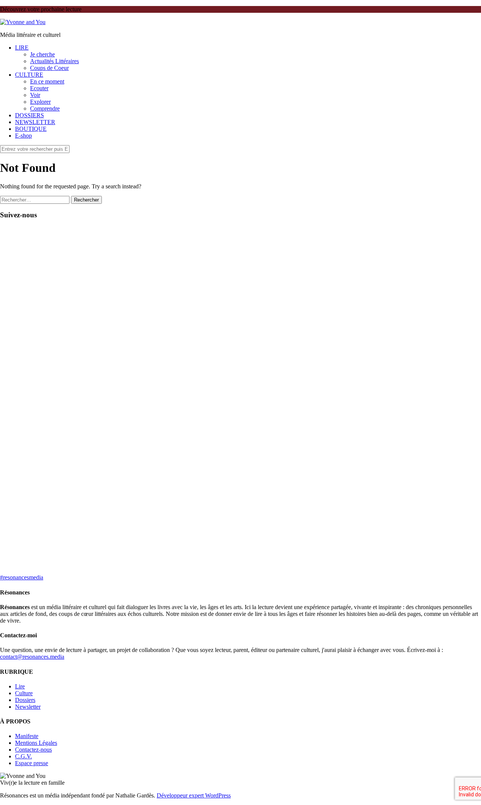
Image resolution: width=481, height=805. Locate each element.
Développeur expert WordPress (194, 795)
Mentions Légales (36, 743)
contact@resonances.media (32, 656)
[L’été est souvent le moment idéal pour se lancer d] (200, 298)
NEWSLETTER (35, 122)
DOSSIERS (29, 115)
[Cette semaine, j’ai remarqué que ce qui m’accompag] (119, 318)
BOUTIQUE (31, 129)
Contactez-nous (33, 749)
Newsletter (28, 706)
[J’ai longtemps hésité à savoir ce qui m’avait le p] (281, 372)
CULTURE (29, 74)
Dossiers (25, 700)
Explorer (40, 102)
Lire (20, 686)
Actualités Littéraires (54, 61)
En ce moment (47, 81)
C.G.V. (23, 756)
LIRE (22, 47)
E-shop (23, 135)
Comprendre (45, 108)
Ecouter (39, 88)
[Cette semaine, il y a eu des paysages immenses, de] (363, 325)
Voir (35, 95)
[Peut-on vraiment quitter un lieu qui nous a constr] (37, 396)
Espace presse (31, 763)
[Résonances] (22, 22)
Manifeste (26, 736)
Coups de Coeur (49, 68)
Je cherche (42, 54)
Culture (24, 693)
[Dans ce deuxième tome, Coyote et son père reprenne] (444, 362)
